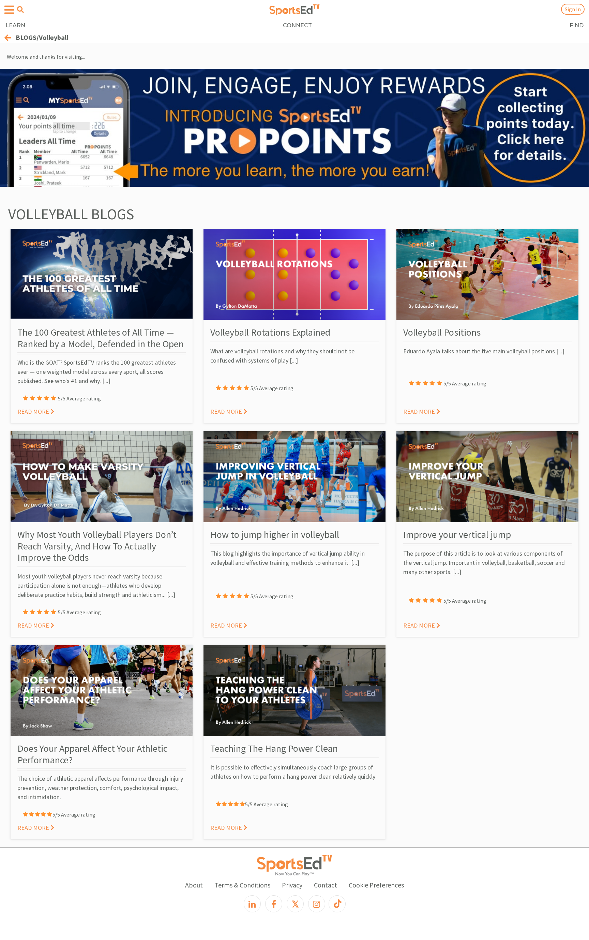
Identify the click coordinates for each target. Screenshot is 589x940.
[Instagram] (316, 904)
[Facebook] (273, 904)
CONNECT (297, 25)
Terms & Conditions (242, 885)
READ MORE (33, 411)
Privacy (292, 885)
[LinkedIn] (252, 904)
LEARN (15, 25)
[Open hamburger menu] (9, 10)
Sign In (573, 9)
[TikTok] (337, 903)
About (194, 885)
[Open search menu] (20, 9)
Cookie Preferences (376, 885)
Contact (325, 885)
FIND (577, 25)
